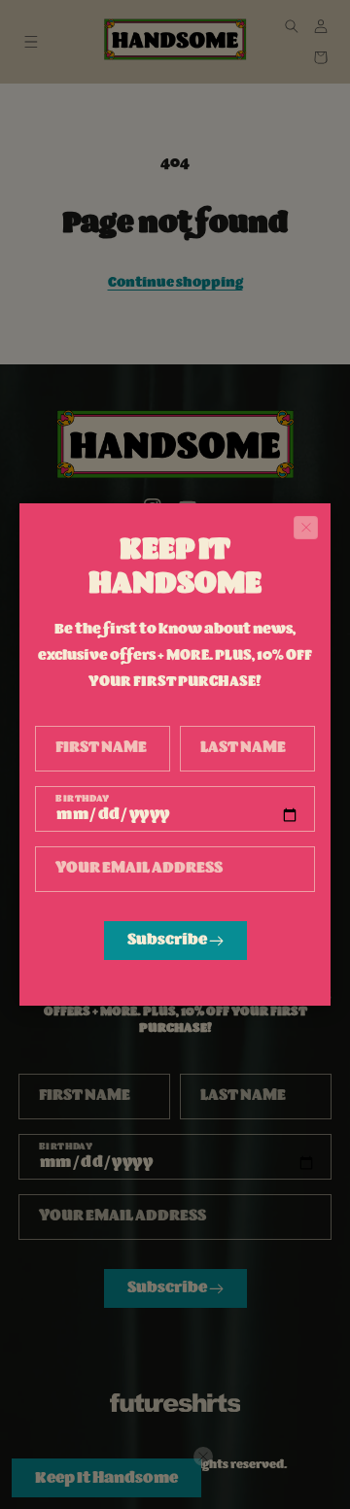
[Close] (306, 527)
